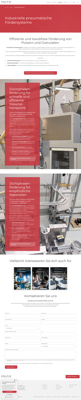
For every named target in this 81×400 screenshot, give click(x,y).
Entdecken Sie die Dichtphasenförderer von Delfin (21, 244)
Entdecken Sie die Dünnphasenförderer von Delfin (21, 159)
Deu (74, 2)
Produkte (60, 2)
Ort (41, 331)
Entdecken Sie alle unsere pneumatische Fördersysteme (39, 73)
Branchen (54, 2)
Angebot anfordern (72, 376)
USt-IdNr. (43, 319)
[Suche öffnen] (77, 2)
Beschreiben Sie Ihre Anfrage (11, 349)
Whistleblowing (57, 396)
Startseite (6, 7)
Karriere (58, 388)
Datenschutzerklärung (18, 359)
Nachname (43, 313)
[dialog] (9, 389)
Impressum (74, 396)
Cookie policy (49, 396)
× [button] (16, 380)
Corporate (69, 2)
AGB (79, 396)
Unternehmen (8, 319)
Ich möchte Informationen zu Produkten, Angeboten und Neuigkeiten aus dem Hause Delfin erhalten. (30, 363)
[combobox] (14, 380)
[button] (9, 397)
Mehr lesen (11, 389)
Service (65, 2)
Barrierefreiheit (66, 396)
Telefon (6, 343)
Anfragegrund (44, 343)
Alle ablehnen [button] (9, 394)
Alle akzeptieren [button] (9, 391)
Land (6, 325)
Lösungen (48, 2)
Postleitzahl (7, 337)
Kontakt (71, 386)
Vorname (7, 313)
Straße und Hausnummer (10, 331)
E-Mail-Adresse (44, 337)
